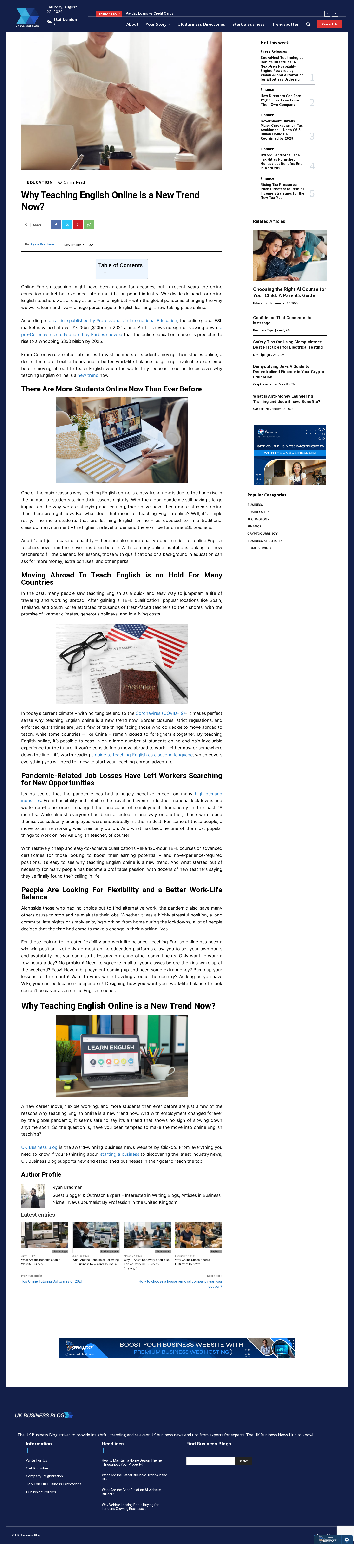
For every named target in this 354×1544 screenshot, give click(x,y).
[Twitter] (67, 224)
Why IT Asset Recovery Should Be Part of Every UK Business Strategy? (147, 1264)
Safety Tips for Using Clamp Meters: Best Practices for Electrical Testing (288, 344)
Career (258, 409)
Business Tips (263, 330)
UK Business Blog (39, 1147)
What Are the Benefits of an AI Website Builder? (41, 1262)
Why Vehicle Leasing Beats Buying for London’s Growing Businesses (130, 1507)
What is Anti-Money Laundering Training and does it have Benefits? (286, 399)
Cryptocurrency (265, 384)
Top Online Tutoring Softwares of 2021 (52, 1281)
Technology (60, 1251)
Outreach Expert (104, 1195)
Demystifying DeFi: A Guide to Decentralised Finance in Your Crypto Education (288, 371)
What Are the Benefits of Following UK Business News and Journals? (95, 1262)
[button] (308, 24)
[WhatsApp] (89, 224)
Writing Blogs (165, 1195)
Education (40, 182)
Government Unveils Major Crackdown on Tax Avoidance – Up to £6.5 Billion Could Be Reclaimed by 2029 (282, 130)
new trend (88, 375)
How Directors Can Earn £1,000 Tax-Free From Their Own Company (281, 100)
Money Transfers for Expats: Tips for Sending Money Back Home (177, 13)
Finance (267, 89)
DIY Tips (259, 355)
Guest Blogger (66, 1195)
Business (216, 1251)
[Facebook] (56, 224)
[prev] (327, 14)
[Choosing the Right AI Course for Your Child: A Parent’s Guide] (290, 255)
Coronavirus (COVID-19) (160, 713)
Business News (109, 1251)
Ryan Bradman (42, 244)
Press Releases (274, 51)
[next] (335, 14)
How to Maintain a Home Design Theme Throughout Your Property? (132, 1462)
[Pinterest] (78, 224)
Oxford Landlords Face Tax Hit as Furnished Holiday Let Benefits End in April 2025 (281, 161)
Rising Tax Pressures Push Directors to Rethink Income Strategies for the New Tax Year (282, 191)
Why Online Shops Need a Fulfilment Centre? (192, 1262)
